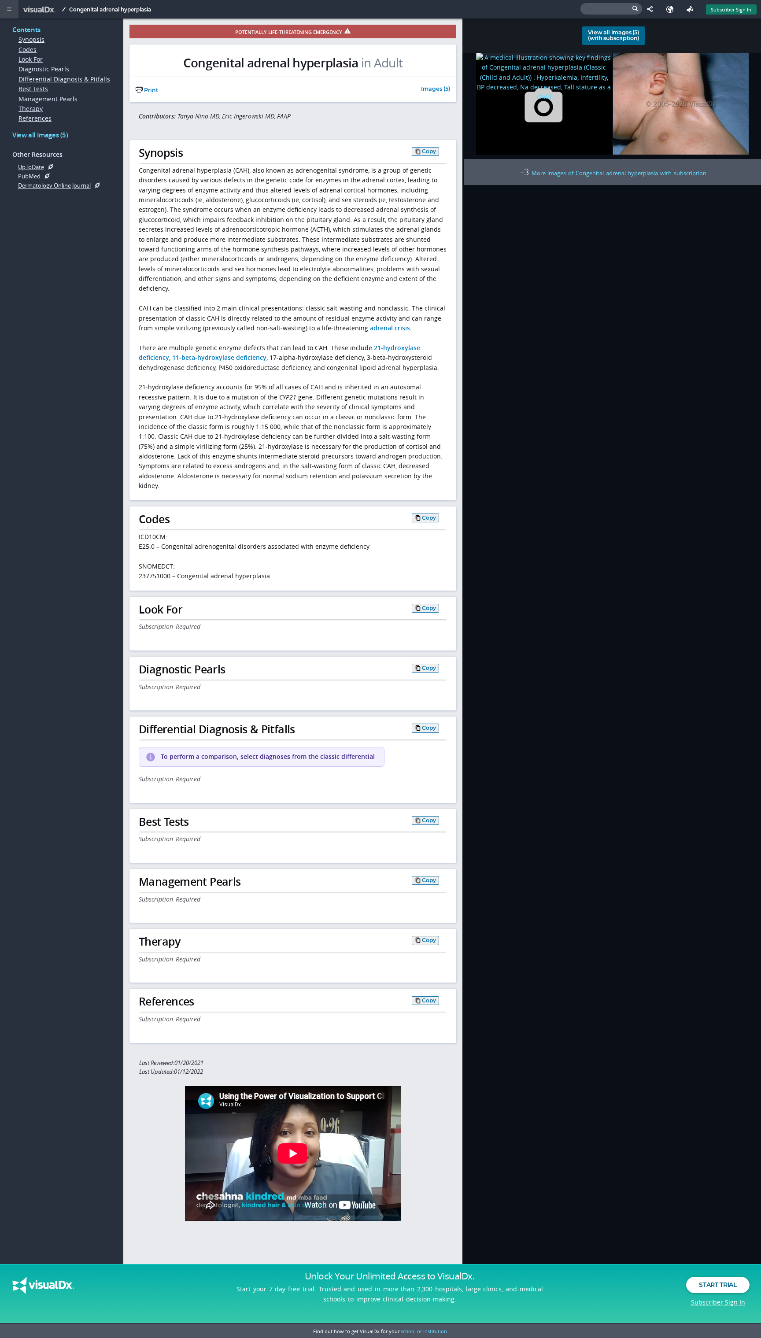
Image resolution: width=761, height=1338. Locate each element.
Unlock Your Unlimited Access (390, 1276)
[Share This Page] (652, 9)
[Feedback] (692, 9)
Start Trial (717, 1285)
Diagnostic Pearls (43, 69)
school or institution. (424, 1331)
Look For (30, 59)
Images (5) (435, 89)
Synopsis (31, 39)
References (35, 118)
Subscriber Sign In (731, 9)
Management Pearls (48, 99)
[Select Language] (672, 9)
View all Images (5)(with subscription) (613, 35)
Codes (27, 49)
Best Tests (33, 89)
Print (150, 90)
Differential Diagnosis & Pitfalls (64, 79)
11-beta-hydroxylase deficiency (219, 357)
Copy (429, 151)
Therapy (30, 108)
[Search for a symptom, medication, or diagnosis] (611, 9)
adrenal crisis (390, 328)
